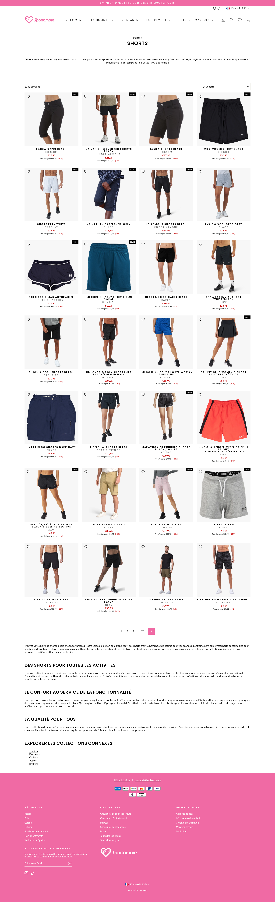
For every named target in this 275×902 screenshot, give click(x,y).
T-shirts (33, 750)
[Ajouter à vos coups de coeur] (28, 96)
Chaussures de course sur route (115, 814)
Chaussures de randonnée (113, 827)
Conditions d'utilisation (187, 822)
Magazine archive (184, 827)
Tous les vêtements (34, 836)
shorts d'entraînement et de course (152, 645)
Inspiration (181, 831)
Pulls (27, 818)
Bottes (103, 831)
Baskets (33, 763)
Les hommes (100, 19)
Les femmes (72, 19)
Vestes (33, 760)
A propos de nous (184, 814)
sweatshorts (221, 645)
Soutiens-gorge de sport (36, 831)
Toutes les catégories (35, 840)
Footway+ (143, 890)
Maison (136, 38)
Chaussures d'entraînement (113, 818)
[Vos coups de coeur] (239, 20)
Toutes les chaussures (110, 836)
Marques (203, 19)
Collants (34, 757)
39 (142, 631)
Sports (181, 19)
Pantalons (34, 754)
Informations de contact (188, 818)
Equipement (157, 19)
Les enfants (128, 19)
